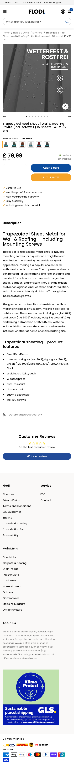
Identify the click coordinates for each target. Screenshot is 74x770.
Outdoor (8, 592)
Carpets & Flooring (15, 563)
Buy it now (51, 177)
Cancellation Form (14, 529)
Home (6, 32)
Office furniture (12, 609)
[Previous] (4, 116)
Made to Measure (14, 604)
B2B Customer (12, 512)
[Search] (37, 21)
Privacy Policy (11, 500)
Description (12, 223)
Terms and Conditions (17, 506)
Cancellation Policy (15, 523)
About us (8, 494)
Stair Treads (10, 569)
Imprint (7, 517)
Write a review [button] (37, 456)
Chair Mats (10, 580)
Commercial (11, 598)
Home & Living (21, 32)
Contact (45, 500)
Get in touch (11, 2)
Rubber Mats (11, 574)
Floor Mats (9, 557)
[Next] (69, 116)
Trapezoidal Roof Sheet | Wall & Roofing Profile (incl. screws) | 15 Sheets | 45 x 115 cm (37, 36)
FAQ (42, 494)
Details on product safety (25, 414)
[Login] (63, 11)
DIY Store (37, 32)
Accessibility (10, 535)
